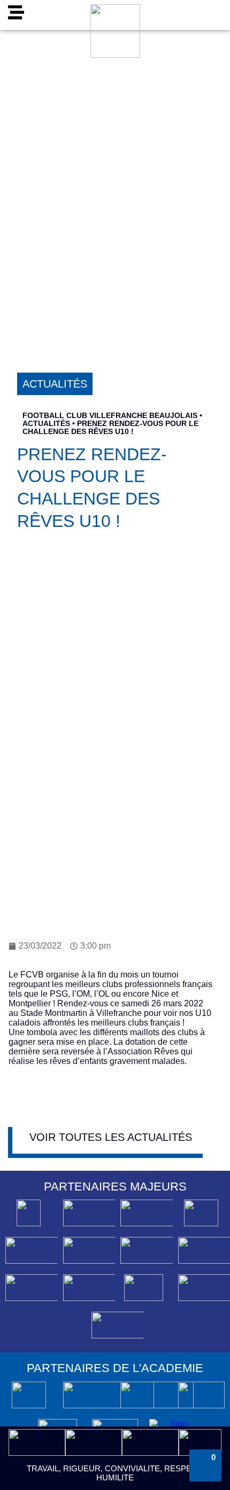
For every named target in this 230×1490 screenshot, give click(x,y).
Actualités (46, 424)
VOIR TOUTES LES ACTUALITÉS (110, 1137)
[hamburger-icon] (16, 15)
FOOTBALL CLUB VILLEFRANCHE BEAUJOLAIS (109, 416)
